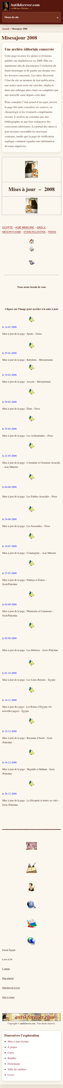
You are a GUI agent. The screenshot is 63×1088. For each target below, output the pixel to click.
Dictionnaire (14, 1063)
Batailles (12, 1058)
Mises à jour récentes (18, 1041)
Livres (11, 1074)
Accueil (5, 28)
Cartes (11, 1052)
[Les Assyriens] (31, 367)
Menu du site (12, 17)
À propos (12, 1047)
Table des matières (17, 1069)
